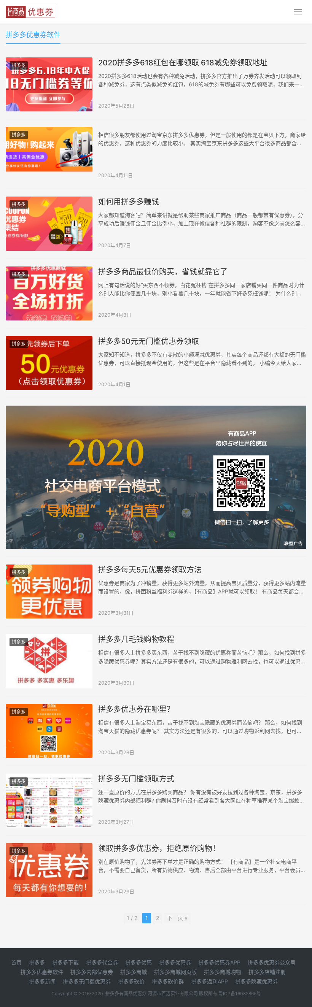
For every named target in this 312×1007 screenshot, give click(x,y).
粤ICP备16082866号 (239, 993)
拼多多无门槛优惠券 (87, 981)
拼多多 (18, 65)
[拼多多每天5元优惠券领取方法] (49, 591)
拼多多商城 (133, 972)
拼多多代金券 (102, 962)
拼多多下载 (65, 962)
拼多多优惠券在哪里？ (136, 709)
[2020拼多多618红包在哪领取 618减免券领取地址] (49, 84)
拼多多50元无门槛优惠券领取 (148, 341)
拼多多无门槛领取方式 (136, 778)
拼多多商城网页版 (175, 972)
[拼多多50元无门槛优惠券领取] (49, 363)
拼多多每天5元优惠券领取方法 (150, 569)
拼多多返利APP (209, 981)
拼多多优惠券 (175, 962)
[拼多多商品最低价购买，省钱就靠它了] (49, 293)
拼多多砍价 (131, 981)
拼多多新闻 (42, 981)
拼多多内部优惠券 (91, 972)
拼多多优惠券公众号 (272, 962)
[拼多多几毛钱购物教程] (49, 661)
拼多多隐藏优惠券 (256, 981)
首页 (16, 962)
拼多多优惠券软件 (42, 972)
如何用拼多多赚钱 (128, 201)
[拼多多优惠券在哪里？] (49, 731)
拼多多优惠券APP (219, 962)
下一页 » (177, 918)
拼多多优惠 (138, 962)
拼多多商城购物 (222, 972)
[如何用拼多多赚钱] (49, 224)
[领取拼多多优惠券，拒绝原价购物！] (49, 870)
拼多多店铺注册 (267, 972)
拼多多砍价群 (168, 981)
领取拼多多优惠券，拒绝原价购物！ (159, 848)
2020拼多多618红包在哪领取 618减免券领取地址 (182, 62)
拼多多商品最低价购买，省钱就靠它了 (163, 271)
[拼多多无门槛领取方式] (49, 801)
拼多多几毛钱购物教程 (136, 639)
